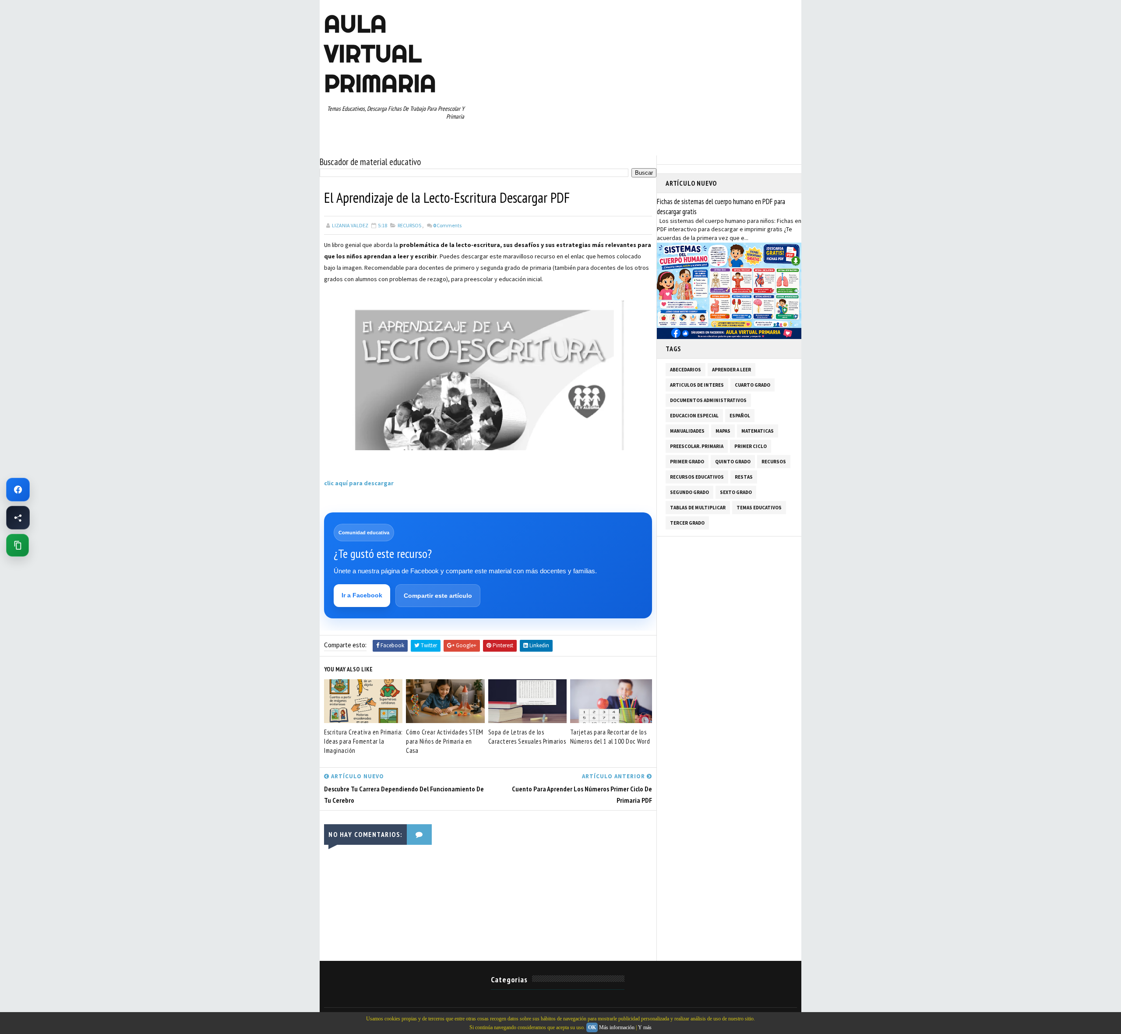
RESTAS (744, 477)
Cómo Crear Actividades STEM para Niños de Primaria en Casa (444, 741)
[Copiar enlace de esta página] (17, 545)
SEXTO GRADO (736, 492)
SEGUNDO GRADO (689, 492)
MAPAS (723, 431)
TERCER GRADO (687, 523)
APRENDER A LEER (731, 370)
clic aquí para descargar (359, 483)
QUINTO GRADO (733, 462)
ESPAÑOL (740, 416)
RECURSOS (409, 225)
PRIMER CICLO (750, 446)
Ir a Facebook (362, 595)
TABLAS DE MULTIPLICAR (698, 508)
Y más (645, 1027)
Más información (617, 1027)
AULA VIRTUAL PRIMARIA (380, 53)
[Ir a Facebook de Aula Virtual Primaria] (18, 489)
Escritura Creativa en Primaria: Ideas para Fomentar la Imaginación (363, 741)
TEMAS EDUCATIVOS (759, 508)
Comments (447, 225)
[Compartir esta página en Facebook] (18, 517)
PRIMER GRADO (687, 462)
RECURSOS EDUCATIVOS (697, 477)
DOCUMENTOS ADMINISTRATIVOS (708, 400)
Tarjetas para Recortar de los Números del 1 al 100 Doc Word (610, 736)
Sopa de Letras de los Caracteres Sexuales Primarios (527, 736)
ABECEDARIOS (685, 370)
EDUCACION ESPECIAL (694, 416)
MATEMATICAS (757, 431)
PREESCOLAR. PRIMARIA (696, 446)
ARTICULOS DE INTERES (697, 385)
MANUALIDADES (687, 431)
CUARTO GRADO (752, 385)
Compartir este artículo (438, 595)
